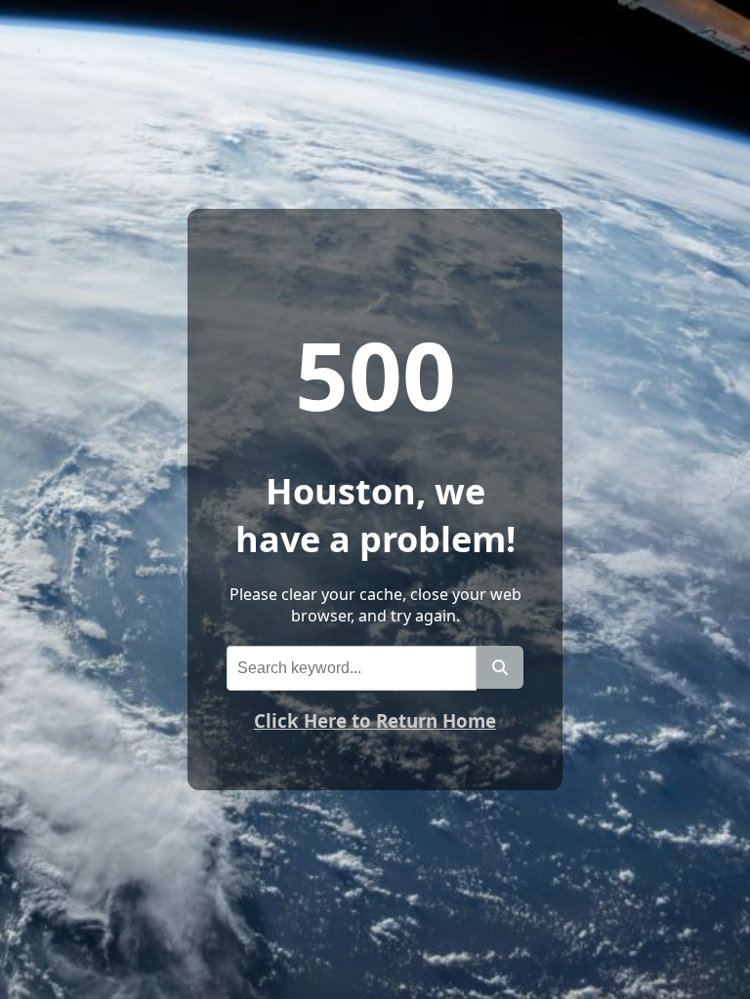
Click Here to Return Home (375, 720)
